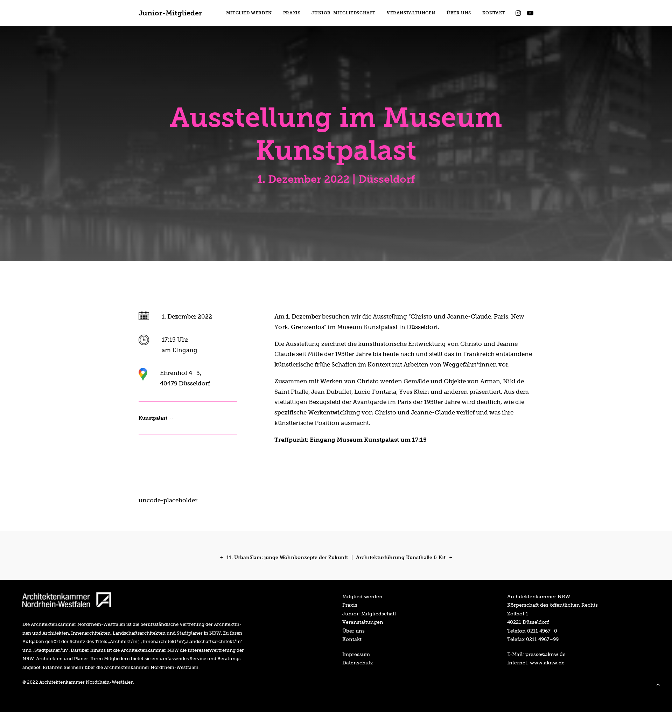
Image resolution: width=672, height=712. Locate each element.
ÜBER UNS (459, 13)
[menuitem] (249, 13)
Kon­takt (352, 639)
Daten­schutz (357, 662)
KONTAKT (493, 13)
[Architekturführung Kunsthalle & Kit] (403, 555)
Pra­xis (349, 605)
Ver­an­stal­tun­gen (362, 622)
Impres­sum (356, 654)
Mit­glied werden (362, 596)
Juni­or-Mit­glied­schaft (369, 613)
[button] (519, 13)
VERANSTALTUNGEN (411, 13)
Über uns (353, 631)
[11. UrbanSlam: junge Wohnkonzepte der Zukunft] (285, 556)
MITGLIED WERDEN (249, 13)
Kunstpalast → (156, 418)
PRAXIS (292, 13)
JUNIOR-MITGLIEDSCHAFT (344, 13)
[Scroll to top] (658, 683)
